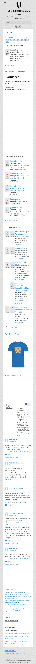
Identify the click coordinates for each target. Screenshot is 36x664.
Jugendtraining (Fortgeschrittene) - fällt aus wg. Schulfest (19, 175)
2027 (7, 42)
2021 (7, 40)
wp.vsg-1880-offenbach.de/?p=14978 (16, 502)
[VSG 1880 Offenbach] (9, 406)
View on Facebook (9, 457)
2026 (27, 40)
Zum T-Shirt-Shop (12, 334)
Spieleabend (15, 199)
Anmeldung (18, 303)
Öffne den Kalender (11, 220)
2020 (25, 38)
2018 (17, 38)
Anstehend (11, 38)
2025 (23, 40)
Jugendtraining (16, 161)
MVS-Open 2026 (21, 248)
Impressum (10, 650)
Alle (6, 38)
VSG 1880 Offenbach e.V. (21, 659)
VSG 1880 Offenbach (16, 440)
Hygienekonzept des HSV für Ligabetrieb (17, 633)
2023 (15, 40)
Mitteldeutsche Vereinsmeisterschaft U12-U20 (23, 309)
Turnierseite (18, 244)
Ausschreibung (19, 258)
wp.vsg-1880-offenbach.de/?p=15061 (16, 452)
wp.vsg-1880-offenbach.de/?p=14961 (16, 559)
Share (17, 457)
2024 (19, 40)
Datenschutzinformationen (15, 653)
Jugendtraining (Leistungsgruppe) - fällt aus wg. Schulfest (19, 188)
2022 (11, 40)
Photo (9, 454)
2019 (21, 38)
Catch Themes (24, 662)
